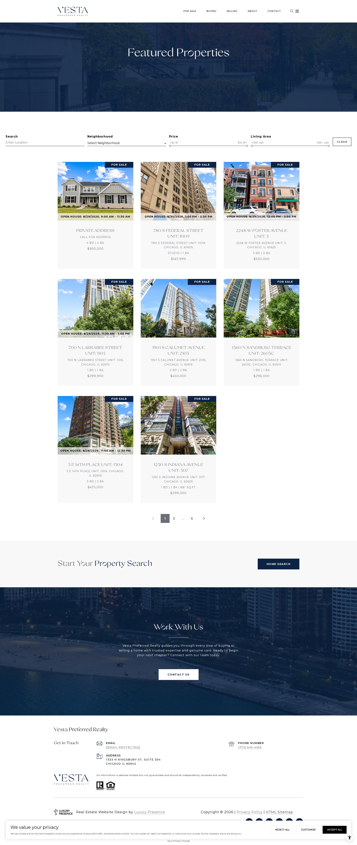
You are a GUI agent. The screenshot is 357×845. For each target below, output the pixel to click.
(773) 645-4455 (250, 747)
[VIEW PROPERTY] (95, 212)
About (252, 11)
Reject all (282, 829)
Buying (211, 11)
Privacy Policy (250, 812)
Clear (342, 141)
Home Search (279, 564)
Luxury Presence (149, 812)
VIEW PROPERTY (95, 215)
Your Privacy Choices (178, 840)
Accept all (334, 829)
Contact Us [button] (179, 674)
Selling (232, 11)
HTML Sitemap (279, 812)
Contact (274, 11)
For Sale (190, 11)
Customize (308, 829)
